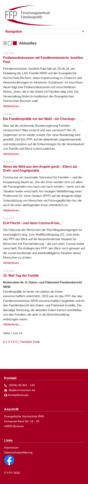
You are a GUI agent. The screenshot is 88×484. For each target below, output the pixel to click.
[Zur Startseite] (28, 13)
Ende (36, 342)
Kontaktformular (18, 395)
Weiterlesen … (13, 106)
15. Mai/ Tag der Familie (21, 275)
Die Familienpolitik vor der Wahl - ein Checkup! (39, 119)
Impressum (11, 447)
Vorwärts (26, 342)
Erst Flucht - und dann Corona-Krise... (32, 223)
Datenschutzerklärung (18, 452)
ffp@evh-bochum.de (21, 390)
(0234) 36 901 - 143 (21, 385)
